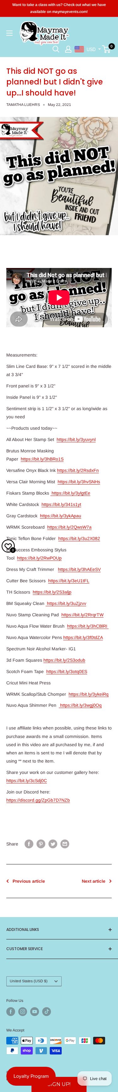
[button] (59, 1084)
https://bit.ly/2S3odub (64, 660)
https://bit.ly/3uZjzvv (66, 603)
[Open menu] (9, 33)
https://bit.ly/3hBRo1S (42, 459)
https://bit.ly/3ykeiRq (89, 694)
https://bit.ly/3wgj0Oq (80, 705)
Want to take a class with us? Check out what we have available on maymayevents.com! (59, 8)
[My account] (68, 49)
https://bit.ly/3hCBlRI (88, 626)
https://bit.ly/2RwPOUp (39, 558)
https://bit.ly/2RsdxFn (78, 470)
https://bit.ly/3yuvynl (76, 439)
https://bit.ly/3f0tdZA (83, 637)
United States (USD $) (29, 981)
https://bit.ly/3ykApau (60, 515)
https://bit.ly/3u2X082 (79, 538)
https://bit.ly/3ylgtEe (70, 493)
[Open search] (56, 49)
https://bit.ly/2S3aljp (52, 592)
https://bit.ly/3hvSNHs (79, 481)
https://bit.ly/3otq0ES (66, 671)
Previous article (29, 881)
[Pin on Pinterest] (41, 843)
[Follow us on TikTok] (46, 1011)
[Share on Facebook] (29, 843)
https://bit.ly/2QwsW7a (69, 527)
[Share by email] (64, 843)
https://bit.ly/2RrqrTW (82, 614)
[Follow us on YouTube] (34, 1011)
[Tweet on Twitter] (52, 843)
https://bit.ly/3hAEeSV (79, 569)
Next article (93, 881)
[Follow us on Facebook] (10, 1011)
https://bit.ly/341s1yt (61, 504)
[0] (106, 49)
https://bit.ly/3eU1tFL (68, 580)
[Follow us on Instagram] (22, 1011)
